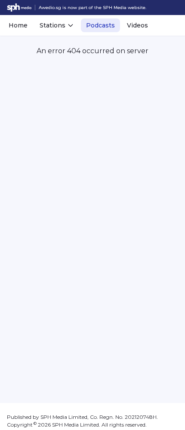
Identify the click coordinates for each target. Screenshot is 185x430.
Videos (137, 25)
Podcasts (100, 25)
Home (18, 25)
